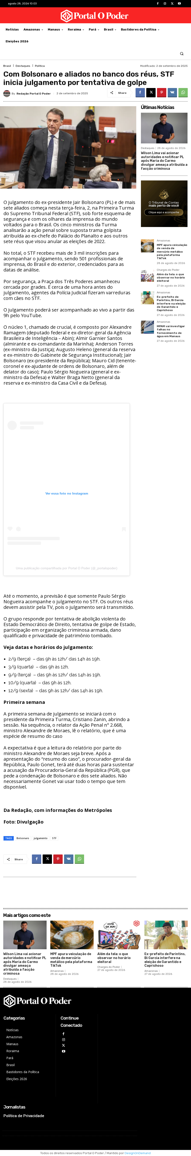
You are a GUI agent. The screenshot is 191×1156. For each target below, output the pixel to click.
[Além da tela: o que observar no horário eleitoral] (147, 275)
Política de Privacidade (23, 1115)
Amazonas (163, 240)
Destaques (23, 65)
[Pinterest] (161, 92)
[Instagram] (164, 3)
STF (54, 838)
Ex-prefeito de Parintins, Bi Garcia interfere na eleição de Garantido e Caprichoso (171, 303)
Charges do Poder (168, 270)
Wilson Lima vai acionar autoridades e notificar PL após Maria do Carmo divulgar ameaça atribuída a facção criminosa (164, 161)
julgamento (41, 838)
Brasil (7, 65)
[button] (182, 53)
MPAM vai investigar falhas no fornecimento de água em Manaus (171, 331)
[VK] (172, 92)
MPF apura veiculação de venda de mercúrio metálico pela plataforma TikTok (172, 251)
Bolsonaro (23, 838)
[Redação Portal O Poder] (7, 93)
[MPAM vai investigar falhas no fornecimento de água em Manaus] (147, 327)
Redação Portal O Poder (34, 93)
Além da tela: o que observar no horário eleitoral (171, 278)
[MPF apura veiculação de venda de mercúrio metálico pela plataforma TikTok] (147, 245)
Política (40, 65)
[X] (172, 3)
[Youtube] (179, 3)
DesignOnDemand (138, 1153)
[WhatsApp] (183, 92)
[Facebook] (157, 3)
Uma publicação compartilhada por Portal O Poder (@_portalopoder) (66, 568)
